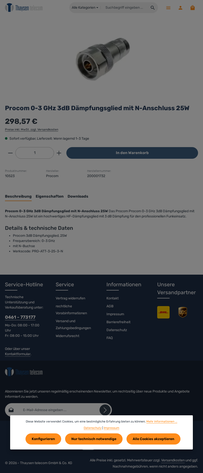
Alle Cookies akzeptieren (153, 439)
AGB (109, 306)
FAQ (109, 338)
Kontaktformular (17, 354)
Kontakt (112, 298)
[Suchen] (153, 7)
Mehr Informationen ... (161, 421)
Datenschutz (116, 330)
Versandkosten (173, 460)
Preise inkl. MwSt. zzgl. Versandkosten (31, 129)
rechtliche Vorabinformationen (71, 309)
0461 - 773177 (20, 317)
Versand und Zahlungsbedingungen (73, 324)
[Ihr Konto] (180, 7)
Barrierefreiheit (118, 322)
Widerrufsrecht (67, 336)
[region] (101, 57)
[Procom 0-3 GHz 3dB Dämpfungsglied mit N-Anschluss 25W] (101, 57)
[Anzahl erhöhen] (59, 153)
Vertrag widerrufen (70, 298)
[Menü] (168, 7)
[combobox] (124, 7)
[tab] (18, 196)
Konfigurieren (43, 439)
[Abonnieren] (105, 410)
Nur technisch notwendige (93, 439)
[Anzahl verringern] (10, 153)
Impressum (115, 314)
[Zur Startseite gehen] (24, 7)
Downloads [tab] (78, 196)
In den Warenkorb (132, 153)
